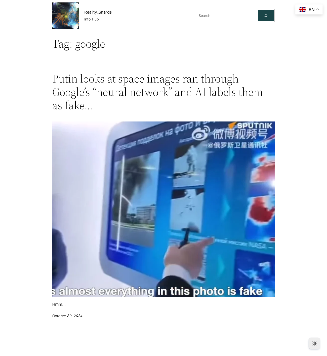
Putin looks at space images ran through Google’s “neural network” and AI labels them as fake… (157, 92)
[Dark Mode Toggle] (314, 343)
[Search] (266, 15)
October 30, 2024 (67, 316)
